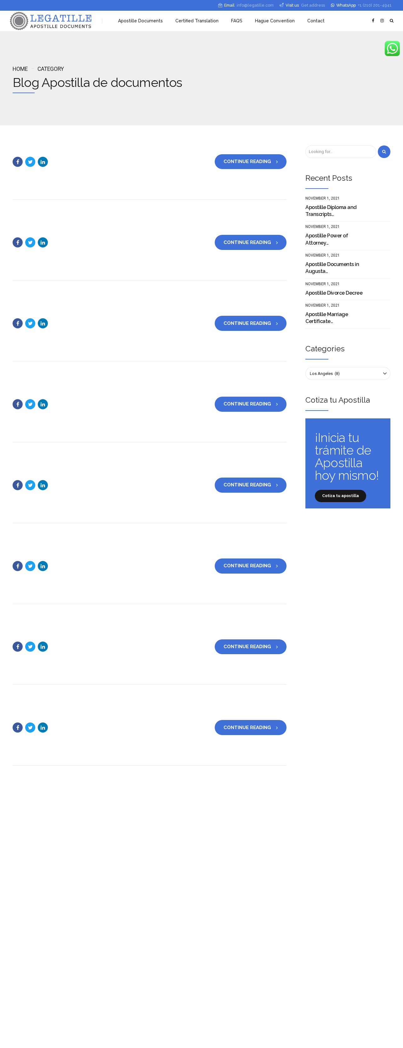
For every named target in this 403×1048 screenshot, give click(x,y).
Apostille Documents (140, 20)
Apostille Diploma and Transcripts (331, 210)
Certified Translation (197, 20)
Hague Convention (275, 20)
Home (20, 69)
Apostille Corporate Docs (137, 943)
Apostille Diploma (134, 924)
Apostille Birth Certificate (140, 888)
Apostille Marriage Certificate (326, 317)
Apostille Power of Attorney (326, 239)
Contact (316, 20)
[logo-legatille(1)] (69, 844)
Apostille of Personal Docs (138, 880)
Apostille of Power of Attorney (145, 950)
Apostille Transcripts (137, 934)
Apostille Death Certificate (142, 915)
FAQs (115, 978)
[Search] (384, 151)
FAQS (236, 20)
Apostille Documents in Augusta (332, 267)
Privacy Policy (201, 1037)
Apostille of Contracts (138, 959)
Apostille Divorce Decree (333, 293)
